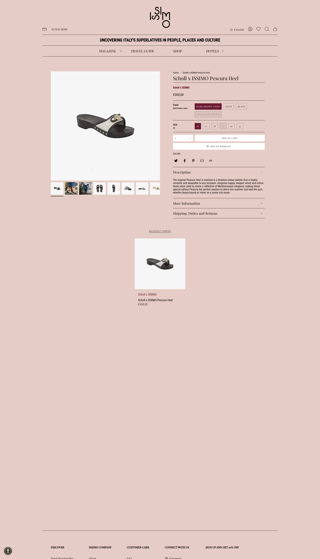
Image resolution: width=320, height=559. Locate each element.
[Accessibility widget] (8, 551)
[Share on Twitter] (176, 161)
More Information (186, 203)
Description (182, 172)
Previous (51, 126)
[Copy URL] (211, 161)
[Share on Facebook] (185, 161)
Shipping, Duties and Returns (195, 213)
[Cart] (275, 29)
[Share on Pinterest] (193, 161)
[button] (107, 51)
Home (176, 72)
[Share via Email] (202, 161)
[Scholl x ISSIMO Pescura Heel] (160, 263)
